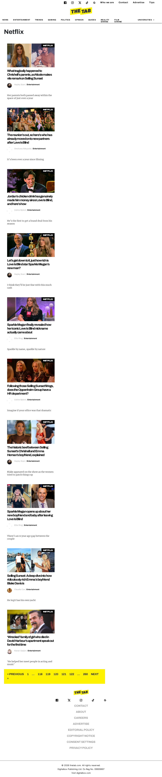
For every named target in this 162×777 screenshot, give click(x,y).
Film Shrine (118, 20)
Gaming (52, 20)
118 (40, 674)
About (81, 711)
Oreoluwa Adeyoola (22, 149)
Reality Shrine (105, 20)
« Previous (15, 674)
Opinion (79, 20)
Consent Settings (81, 741)
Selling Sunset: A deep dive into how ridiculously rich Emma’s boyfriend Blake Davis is (29, 579)
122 (71, 674)
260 (85, 674)
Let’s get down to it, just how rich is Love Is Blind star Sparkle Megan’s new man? (28, 264)
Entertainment (21, 20)
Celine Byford (20, 210)
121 (63, 674)
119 (48, 674)
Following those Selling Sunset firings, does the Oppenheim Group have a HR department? (30, 389)
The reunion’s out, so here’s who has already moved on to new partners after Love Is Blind (29, 138)
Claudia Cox (19, 589)
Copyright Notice (81, 735)
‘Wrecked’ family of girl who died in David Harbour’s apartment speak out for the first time (30, 640)
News (5, 20)
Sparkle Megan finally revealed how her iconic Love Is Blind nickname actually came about (29, 328)
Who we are (107, 2)
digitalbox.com (83, 773)
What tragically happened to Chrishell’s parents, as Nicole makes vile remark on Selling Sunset (29, 74)
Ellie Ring (18, 338)
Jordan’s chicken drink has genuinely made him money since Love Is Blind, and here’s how (30, 200)
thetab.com (75, 765)
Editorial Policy (81, 729)
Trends (39, 20)
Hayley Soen (19, 84)
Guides (92, 20)
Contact (123, 2)
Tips (152, 2)
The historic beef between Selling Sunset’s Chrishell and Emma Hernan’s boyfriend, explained (27, 451)
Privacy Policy (81, 747)
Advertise (138, 2)
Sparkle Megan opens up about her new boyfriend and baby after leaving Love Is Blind (30, 515)
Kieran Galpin (20, 651)
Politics (65, 20)
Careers (81, 717)
